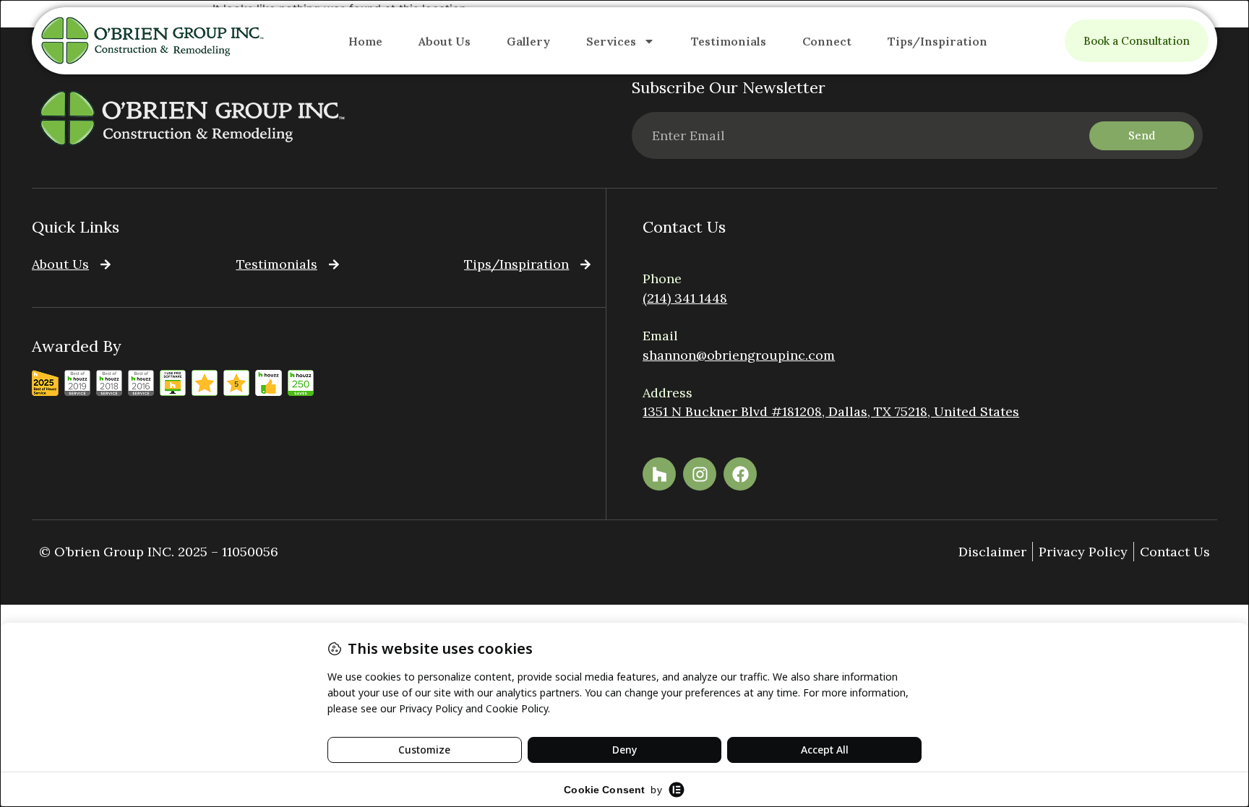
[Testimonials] (334, 264)
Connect (826, 41)
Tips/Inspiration (937, 41)
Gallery (528, 41)
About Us (445, 41)
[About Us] (105, 264)
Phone (662, 278)
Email (660, 335)
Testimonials (728, 41)
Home (365, 41)
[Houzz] (659, 474)
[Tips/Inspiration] (585, 264)
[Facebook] (740, 474)
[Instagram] (699, 474)
